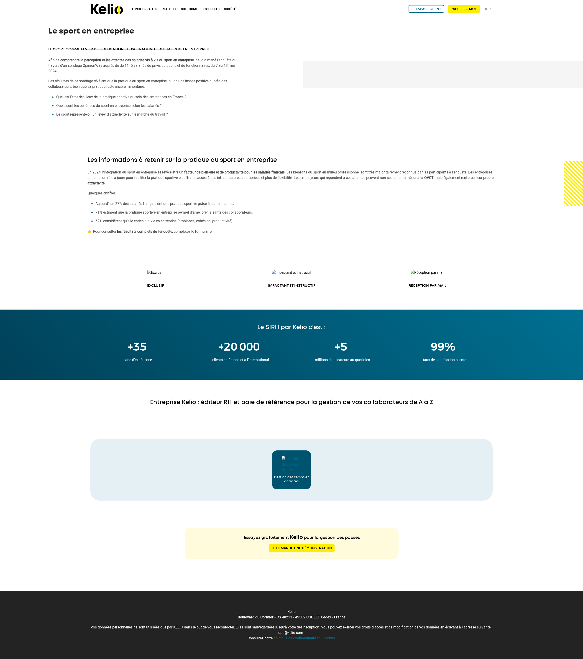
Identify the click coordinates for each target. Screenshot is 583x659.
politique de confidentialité (295, 638)
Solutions (189, 9)
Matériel (169, 9)
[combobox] (488, 8)
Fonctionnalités (145, 9)
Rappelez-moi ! (463, 9)
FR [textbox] (485, 9)
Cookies (329, 638)
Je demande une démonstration (302, 548)
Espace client (428, 9)
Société (230, 9)
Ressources (211, 9)
